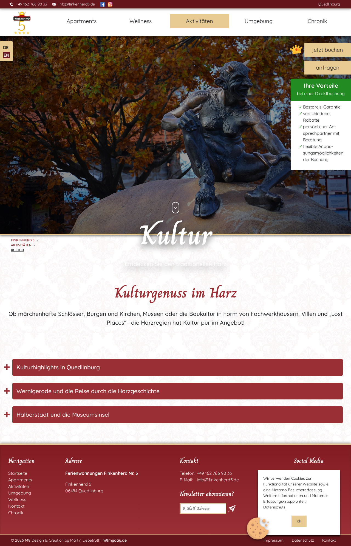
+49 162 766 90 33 (31, 4)
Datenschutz (274, 507)
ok (299, 521)
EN (6, 55)
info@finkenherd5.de (77, 4)
